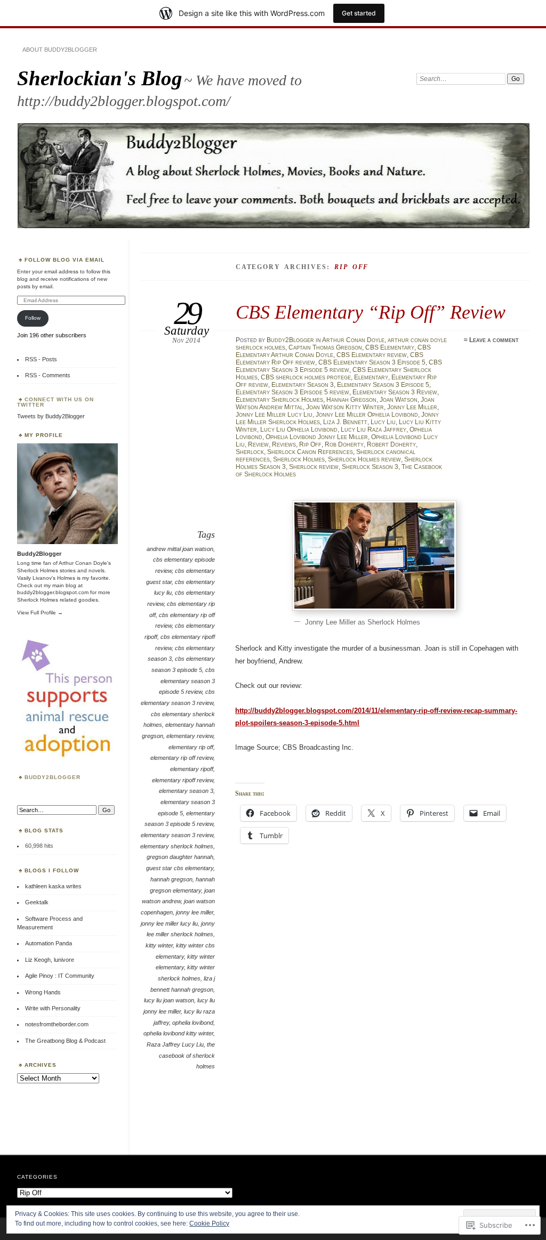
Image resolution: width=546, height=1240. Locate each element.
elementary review (189, 736)
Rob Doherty (344, 444)
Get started (359, 13)
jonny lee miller (194, 912)
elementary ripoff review (182, 780)
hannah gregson (171, 879)
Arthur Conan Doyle (353, 340)
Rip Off (310, 444)
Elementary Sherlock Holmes (279, 399)
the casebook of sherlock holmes (187, 1055)
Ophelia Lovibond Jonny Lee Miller (317, 437)
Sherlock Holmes (299, 459)
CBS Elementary (389, 347)
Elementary (371, 377)
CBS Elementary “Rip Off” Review (370, 312)
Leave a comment (494, 340)
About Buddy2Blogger (59, 49)
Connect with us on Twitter (55, 402)
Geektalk (37, 902)
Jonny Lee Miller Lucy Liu (274, 414)
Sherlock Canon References (310, 452)
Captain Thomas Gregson (325, 347)
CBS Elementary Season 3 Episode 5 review (339, 366)
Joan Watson (398, 399)
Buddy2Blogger (290, 340)
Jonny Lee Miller (412, 407)
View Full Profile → (40, 612)
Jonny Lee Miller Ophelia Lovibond (367, 414)
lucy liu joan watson (169, 1000)
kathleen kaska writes (53, 886)
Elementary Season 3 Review (394, 392)
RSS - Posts (41, 359)
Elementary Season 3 (302, 384)
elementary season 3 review (177, 835)
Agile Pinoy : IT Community (59, 975)
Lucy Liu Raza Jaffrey (373, 429)
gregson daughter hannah (180, 857)
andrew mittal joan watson (180, 549)
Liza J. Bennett (345, 422)
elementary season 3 (186, 791)
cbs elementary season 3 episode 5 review (187, 681)
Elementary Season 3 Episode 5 (383, 384)
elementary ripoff (191, 769)
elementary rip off (190, 747)
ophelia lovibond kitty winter (178, 1033)
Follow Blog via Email (65, 260)
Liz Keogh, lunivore (49, 960)
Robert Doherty (391, 444)
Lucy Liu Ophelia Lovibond (299, 429)
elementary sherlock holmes (176, 846)
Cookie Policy (209, 1223)
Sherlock (250, 452)
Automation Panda (48, 943)
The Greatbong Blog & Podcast (65, 1041)
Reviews (284, 444)
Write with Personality (53, 1008)
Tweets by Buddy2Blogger (51, 416)
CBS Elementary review (371, 355)
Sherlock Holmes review (364, 459)
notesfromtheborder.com (57, 1024)
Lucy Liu (383, 422)
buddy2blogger (53, 777)
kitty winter (159, 945)
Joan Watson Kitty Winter (345, 407)
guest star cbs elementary (179, 868)
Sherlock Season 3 (370, 467)
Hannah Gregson (351, 399)
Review (258, 444)
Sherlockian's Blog (99, 78)
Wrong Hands (43, 992)
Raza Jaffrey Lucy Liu (175, 1044)
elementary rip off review (181, 758)
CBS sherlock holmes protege (306, 377)
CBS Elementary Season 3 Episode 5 (371, 362)
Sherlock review (314, 467)
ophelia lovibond (192, 1022)
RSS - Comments (47, 375)
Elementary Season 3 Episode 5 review (292, 392)
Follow (33, 318)
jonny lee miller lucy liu (169, 923)
